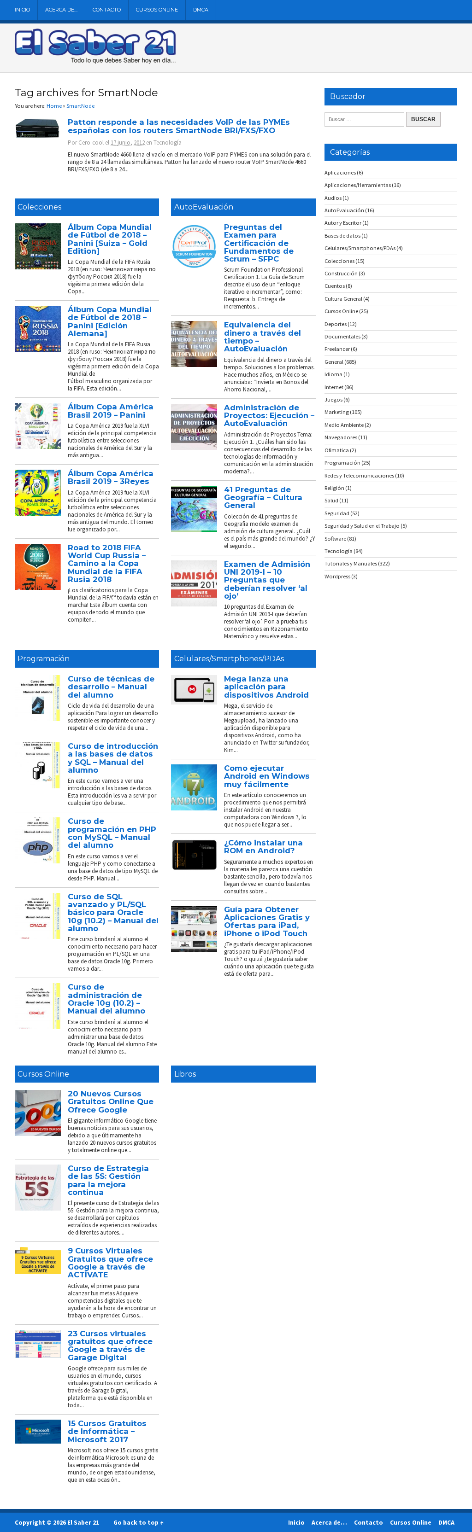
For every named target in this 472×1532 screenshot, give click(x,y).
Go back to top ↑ (138, 1522)
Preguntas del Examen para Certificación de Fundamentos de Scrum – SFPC (259, 242)
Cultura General (343, 298)
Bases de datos (342, 235)
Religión (334, 487)
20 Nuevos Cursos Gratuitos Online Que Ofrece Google (110, 1101)
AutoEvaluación (203, 207)
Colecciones (39, 207)
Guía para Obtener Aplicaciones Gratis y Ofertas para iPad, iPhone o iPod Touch (267, 921)
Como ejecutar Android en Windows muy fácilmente (267, 776)
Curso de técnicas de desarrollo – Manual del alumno (111, 686)
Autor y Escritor (342, 222)
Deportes (335, 323)
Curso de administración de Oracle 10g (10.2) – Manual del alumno (106, 998)
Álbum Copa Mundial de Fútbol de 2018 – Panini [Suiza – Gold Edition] (110, 239)
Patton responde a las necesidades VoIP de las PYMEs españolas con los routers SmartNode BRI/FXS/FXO (179, 125)
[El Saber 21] (95, 61)
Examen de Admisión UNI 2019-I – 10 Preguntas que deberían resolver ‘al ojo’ (267, 579)
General (333, 361)
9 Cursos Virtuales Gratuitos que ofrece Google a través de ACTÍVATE (110, 1262)
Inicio (22, 9)
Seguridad (336, 513)
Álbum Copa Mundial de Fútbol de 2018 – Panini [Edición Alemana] (110, 321)
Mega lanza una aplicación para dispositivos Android (266, 686)
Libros (185, 1074)
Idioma (333, 374)
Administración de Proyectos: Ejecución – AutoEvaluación (269, 415)
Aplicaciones (340, 172)
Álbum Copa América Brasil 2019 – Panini (110, 410)
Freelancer (337, 348)
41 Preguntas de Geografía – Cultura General (263, 497)
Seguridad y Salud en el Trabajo (362, 525)
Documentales (342, 336)
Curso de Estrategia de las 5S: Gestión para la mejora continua (108, 1180)
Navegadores (340, 437)
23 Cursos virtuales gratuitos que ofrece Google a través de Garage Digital (110, 1345)
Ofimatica (336, 450)
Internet (333, 387)
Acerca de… (61, 9)
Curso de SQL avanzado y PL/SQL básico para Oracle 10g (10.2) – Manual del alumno (113, 912)
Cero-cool (91, 142)
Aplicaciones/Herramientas (357, 184)
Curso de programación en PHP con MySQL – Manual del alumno (112, 833)
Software (335, 538)
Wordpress (337, 576)
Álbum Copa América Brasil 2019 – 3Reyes (110, 477)
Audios (333, 197)
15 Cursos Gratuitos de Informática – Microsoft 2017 (107, 1431)
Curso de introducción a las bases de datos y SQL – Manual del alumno (113, 758)
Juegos (333, 399)
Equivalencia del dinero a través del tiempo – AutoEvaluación (262, 336)
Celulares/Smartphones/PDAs (229, 658)
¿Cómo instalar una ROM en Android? (263, 846)
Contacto (107, 9)
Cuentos (334, 285)
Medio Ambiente (344, 424)
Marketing (336, 411)
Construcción (341, 273)
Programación (44, 658)
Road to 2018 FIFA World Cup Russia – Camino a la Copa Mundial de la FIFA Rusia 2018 (107, 563)
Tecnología (167, 142)
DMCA (200, 9)
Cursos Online (157, 9)
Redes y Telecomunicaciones (359, 475)
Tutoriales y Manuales (350, 563)
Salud (331, 500)
